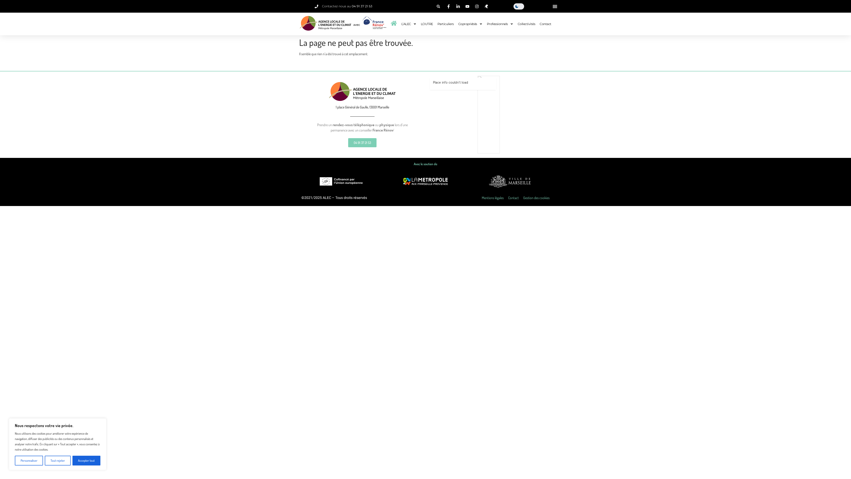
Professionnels (497, 24)
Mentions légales (493, 198)
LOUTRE (427, 24)
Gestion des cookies (536, 198)
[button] (438, 6)
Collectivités (526, 24)
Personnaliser (29, 460)
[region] (57, 444)
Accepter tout (86, 460)
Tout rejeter (58, 460)
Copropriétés (467, 24)
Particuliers (445, 24)
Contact (545, 24)
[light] (518, 6)
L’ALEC (406, 24)
